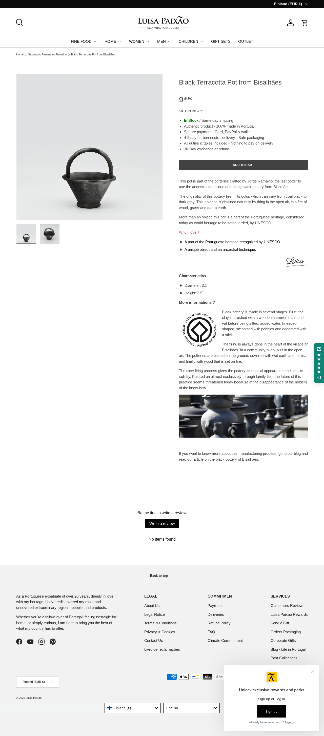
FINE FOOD (81, 41)
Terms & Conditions (160, 623)
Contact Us (153, 640)
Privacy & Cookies (159, 632)
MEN (161, 41)
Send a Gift (280, 623)
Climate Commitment (225, 640)
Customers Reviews (288, 605)
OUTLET (245, 41)
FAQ (211, 632)
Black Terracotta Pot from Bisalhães (93, 54)
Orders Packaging (286, 632)
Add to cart (243, 165)
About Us (152, 605)
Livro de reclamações (162, 649)
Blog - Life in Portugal (288, 649)
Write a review (162, 523)
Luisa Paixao (34, 697)
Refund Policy (219, 623)
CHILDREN (188, 41)
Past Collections (284, 658)
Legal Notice (154, 614)
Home (20, 54)
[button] (304, 22)
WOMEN (136, 41)
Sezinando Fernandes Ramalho (47, 54)
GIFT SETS (221, 41)
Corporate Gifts (283, 640)
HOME (110, 41)
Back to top (159, 576)
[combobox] (133, 708)
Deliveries (216, 614)
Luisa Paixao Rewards (289, 614)
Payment (215, 605)
